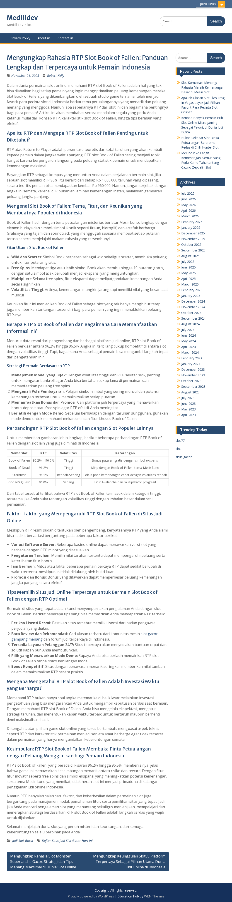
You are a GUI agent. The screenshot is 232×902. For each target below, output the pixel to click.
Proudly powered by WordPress (91, 896)
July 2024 (187, 330)
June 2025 (188, 267)
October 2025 (191, 244)
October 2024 (191, 313)
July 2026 (187, 193)
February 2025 (191, 290)
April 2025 (188, 278)
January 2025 (190, 295)
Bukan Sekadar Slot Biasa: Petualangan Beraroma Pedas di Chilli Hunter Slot (200, 142)
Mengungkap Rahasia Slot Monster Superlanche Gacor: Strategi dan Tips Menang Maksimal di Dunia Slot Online (43, 862)
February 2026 (191, 222)
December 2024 (193, 301)
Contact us (65, 38)
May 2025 (188, 273)
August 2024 (190, 324)
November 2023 (193, 375)
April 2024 (188, 347)
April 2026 (188, 210)
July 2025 (187, 261)
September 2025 (193, 250)
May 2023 (188, 409)
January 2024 (190, 364)
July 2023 (187, 398)
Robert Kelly (55, 75)
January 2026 (190, 227)
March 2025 (190, 284)
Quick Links (207, 4)
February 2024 (191, 358)
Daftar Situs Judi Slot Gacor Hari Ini (67, 840)
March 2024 (190, 352)
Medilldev (22, 18)
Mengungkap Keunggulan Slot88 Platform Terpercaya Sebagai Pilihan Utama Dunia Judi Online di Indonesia (129, 862)
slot (178, 449)
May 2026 (188, 205)
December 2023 (193, 369)
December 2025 (193, 233)
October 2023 (191, 381)
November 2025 (193, 239)
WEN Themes (154, 896)
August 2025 (190, 256)
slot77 (180, 440)
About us (44, 38)
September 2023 (193, 386)
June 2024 (188, 335)
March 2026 (190, 216)
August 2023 (190, 392)
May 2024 (188, 341)
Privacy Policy (20, 38)
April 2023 (188, 415)
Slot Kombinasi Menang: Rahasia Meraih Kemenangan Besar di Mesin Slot (202, 87)
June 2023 (188, 403)
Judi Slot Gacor (23, 840)
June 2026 (188, 199)
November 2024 (193, 307)
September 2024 (193, 318)
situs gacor (184, 457)
